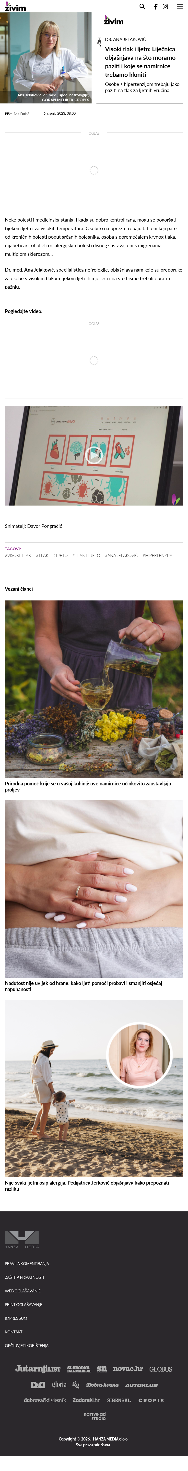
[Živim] (15, 6)
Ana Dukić (21, 113)
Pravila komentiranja (27, 1263)
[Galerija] (46, 57)
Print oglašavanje (23, 1304)
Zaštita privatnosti (24, 1277)
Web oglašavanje (23, 1291)
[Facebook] (154, 6)
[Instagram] (167, 6)
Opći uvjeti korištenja (26, 1345)
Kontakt (13, 1332)
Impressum (16, 1318)
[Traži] (142, 6)
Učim (99, 42)
